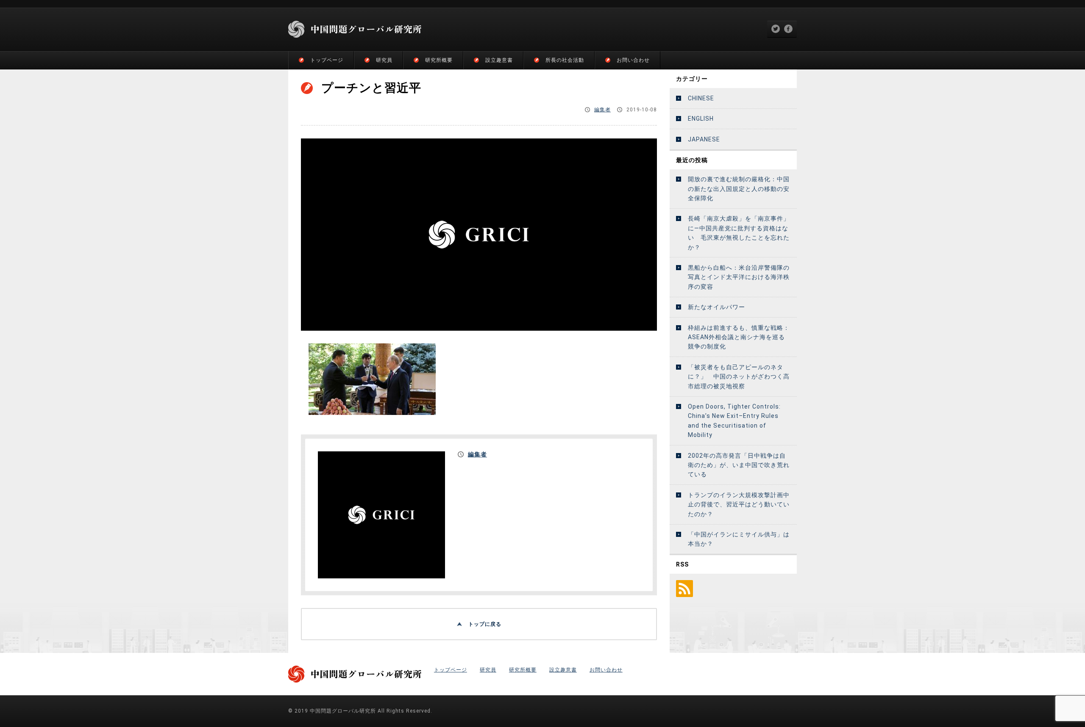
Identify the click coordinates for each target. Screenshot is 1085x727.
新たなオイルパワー (716, 307)
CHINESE (701, 98)
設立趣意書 (499, 60)
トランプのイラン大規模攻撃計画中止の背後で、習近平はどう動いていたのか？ (739, 504)
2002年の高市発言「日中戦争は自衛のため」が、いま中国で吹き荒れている (739, 465)
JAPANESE (704, 139)
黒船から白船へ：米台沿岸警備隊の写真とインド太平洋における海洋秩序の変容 (739, 277)
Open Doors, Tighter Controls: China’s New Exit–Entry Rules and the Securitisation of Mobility (734, 420)
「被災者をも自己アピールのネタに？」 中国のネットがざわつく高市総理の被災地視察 (739, 377)
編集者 (602, 110)
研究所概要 (439, 60)
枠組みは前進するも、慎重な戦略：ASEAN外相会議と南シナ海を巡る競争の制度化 (739, 337)
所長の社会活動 (564, 60)
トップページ (326, 60)
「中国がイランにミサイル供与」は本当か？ (739, 539)
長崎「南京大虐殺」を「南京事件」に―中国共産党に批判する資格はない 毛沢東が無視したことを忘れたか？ (739, 232)
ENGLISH (701, 118)
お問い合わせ (633, 60)
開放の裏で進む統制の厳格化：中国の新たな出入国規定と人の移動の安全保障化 (739, 189)
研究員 (384, 60)
